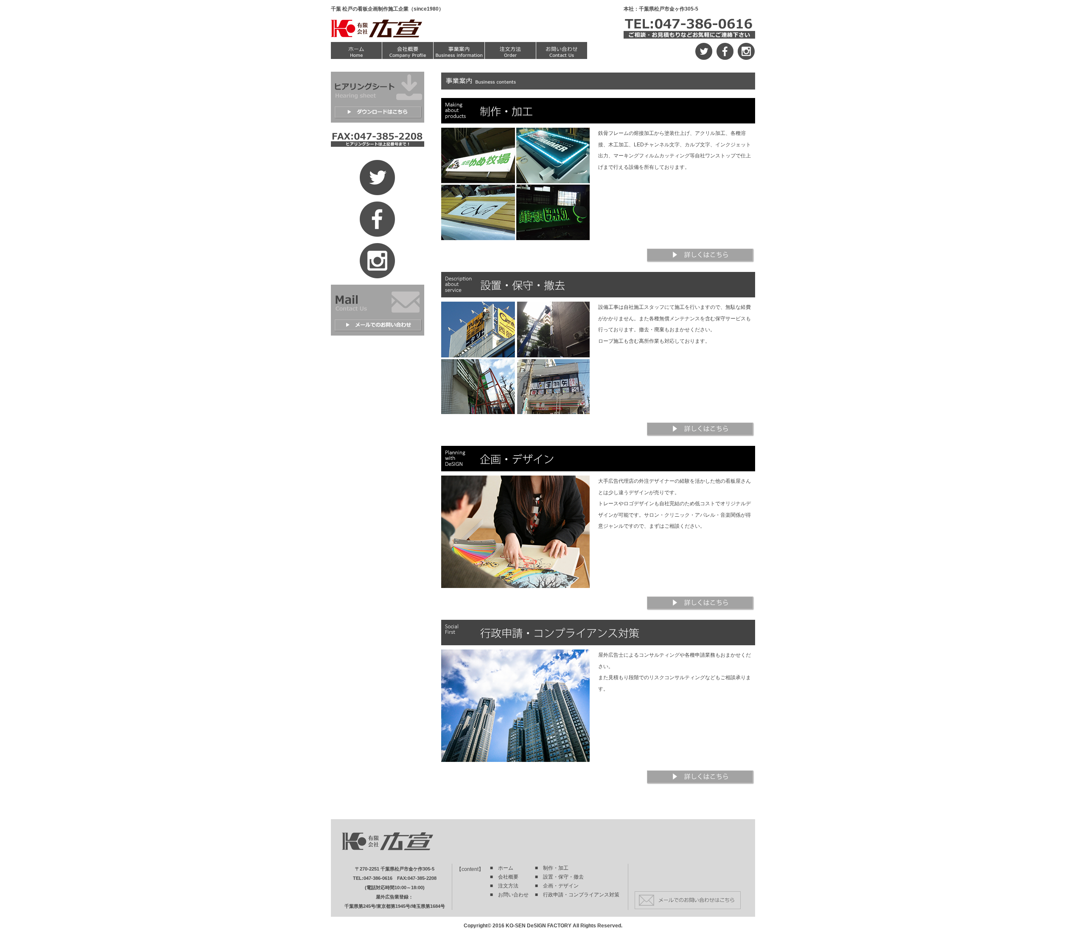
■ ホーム (501, 868)
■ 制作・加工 (551, 868)
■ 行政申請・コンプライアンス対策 (577, 895)
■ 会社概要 (504, 877)
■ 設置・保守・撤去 (559, 877)
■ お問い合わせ (509, 895)
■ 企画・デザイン (557, 886)
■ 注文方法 (504, 886)
